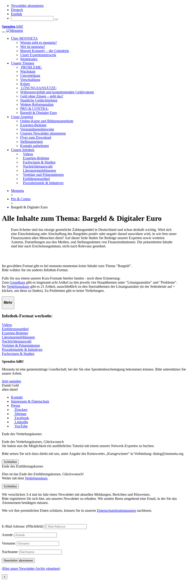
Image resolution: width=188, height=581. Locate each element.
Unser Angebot (22, 117)
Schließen (10, 462)
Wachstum (27, 71)
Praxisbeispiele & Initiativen (22, 349)
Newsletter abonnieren (27, 6)
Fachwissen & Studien (18, 354)
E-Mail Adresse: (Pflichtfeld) (22, 526)
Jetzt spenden (11, 381)
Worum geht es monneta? (38, 42)
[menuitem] (17, 10)
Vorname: (9, 543)
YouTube (21, 426)
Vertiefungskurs (18, 286)
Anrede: (8, 535)
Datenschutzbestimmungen (116, 510)
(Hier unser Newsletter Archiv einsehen (30, 568)
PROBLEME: (31, 67)
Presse (15, 405)
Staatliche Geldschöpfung (38, 100)
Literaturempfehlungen (18, 337)
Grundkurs (17, 282)
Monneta (17, 191)
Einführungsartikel (15, 329)
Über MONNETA (24, 38)
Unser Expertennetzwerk (38, 55)
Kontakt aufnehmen (34, 146)
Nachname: (10, 552)
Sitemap (20, 414)
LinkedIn (21, 422)
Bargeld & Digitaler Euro (38, 113)
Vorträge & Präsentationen (21, 345)
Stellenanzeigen (31, 142)
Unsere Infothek (22, 150)
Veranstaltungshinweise (37, 129)
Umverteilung (30, 75)
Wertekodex (29, 59)
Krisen (25, 84)
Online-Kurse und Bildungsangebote (46, 121)
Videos (7, 325)
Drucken (20, 410)
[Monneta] (14, 31)
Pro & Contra (20, 199)
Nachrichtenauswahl (16, 341)
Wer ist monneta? (32, 47)
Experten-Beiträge (33, 125)
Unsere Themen (22, 63)
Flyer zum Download (35, 137)
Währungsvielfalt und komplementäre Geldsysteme (57, 92)
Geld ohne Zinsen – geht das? (41, 96)
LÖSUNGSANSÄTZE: (38, 88)
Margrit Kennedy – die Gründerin (44, 51)
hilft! (12, 26)
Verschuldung (30, 80)
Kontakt (17, 397)
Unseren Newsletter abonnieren (43, 133)
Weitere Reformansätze (37, 104)
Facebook (21, 418)
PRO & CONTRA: (34, 109)
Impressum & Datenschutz (30, 401)
